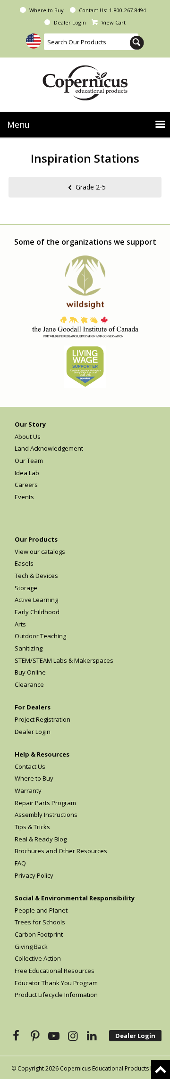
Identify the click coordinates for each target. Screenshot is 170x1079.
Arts (20, 624)
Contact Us (30, 766)
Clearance (29, 684)
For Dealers (33, 707)
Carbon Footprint (39, 934)
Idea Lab (27, 473)
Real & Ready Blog (41, 839)
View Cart (114, 22)
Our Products (36, 539)
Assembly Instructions (46, 814)
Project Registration (42, 719)
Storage (26, 588)
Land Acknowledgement (49, 448)
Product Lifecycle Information (56, 994)
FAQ (20, 863)
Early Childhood (37, 612)
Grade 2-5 (91, 186)
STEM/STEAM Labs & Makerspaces (64, 660)
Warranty (28, 790)
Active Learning (36, 599)
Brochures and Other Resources (61, 851)
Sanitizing (28, 648)
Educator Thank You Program (56, 983)
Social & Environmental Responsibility (75, 898)
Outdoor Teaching (40, 636)
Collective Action (38, 958)
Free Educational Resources (54, 970)
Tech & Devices (36, 575)
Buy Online (30, 672)
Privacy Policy (34, 875)
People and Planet (41, 910)
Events (24, 497)
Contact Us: (93, 10)
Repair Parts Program (45, 803)
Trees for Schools (40, 922)
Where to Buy (46, 10)
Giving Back (31, 946)
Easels (24, 563)
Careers (26, 484)
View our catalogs (40, 551)
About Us (28, 436)
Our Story (30, 424)
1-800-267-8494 (127, 10)
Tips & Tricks (32, 827)
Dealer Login (70, 22)
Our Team (29, 460)
